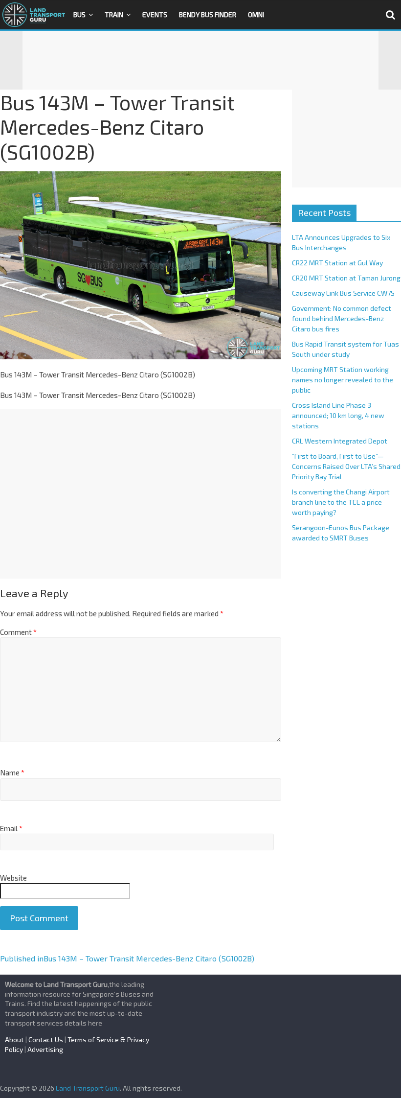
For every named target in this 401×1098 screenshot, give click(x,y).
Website (13, 877)
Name (12, 772)
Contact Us (45, 1039)
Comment (18, 632)
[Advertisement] (200, 60)
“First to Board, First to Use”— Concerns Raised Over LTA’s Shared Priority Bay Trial (346, 466)
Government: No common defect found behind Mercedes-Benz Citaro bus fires (341, 318)
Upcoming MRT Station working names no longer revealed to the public (342, 379)
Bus (79, 14)
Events (154, 14)
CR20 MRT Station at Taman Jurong (346, 278)
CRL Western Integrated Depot (339, 441)
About (14, 1039)
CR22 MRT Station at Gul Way (337, 262)
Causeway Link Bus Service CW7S (343, 293)
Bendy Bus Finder (207, 14)
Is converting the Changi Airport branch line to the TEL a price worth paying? (341, 502)
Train (114, 14)
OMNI (256, 14)
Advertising (45, 1049)
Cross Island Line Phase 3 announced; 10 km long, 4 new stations (338, 415)
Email (11, 828)
